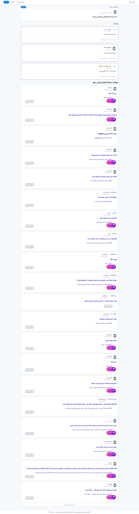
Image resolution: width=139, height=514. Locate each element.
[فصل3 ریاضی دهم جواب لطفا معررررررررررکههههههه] (69, 138)
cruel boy (106, 275)
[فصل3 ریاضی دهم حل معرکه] (69, 366)
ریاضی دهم (113, 7)
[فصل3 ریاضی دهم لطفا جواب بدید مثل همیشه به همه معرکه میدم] (69, 243)
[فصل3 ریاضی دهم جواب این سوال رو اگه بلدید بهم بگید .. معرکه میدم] (69, 494)
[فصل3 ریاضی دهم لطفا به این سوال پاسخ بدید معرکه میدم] (69, 181)
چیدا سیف (106, 314)
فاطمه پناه (106, 192)
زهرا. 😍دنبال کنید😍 (105, 66)
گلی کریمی (109, 128)
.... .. (110, 420)
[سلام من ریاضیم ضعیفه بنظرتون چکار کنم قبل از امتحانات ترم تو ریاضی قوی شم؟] (113, 119)
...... (111, 11)
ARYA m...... (104, 255)
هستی (109, 213)
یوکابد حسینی (107, 30)
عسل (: (110, 463)
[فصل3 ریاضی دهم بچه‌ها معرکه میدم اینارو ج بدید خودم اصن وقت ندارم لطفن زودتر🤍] (69, 284)
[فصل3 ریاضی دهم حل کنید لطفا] (69, 98)
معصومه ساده (108, 441)
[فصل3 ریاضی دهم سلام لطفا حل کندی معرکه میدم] (69, 202)
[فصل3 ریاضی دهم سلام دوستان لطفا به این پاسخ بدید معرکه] (69, 388)
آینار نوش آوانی (102, 399)
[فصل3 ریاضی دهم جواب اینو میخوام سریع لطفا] (69, 323)
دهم (117, 7)
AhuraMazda (107, 48)
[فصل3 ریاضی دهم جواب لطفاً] (69, 264)
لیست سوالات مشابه (69, 505)
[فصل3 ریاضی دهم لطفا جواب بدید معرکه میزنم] (69, 222)
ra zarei (109, 88)
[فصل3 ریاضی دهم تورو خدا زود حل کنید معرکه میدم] (69, 451)
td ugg (110, 484)
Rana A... (109, 109)
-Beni (109, 234)
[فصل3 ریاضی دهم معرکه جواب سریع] (69, 345)
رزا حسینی (109, 356)
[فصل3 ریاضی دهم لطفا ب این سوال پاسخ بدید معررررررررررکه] (69, 159)
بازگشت (23, 7)
